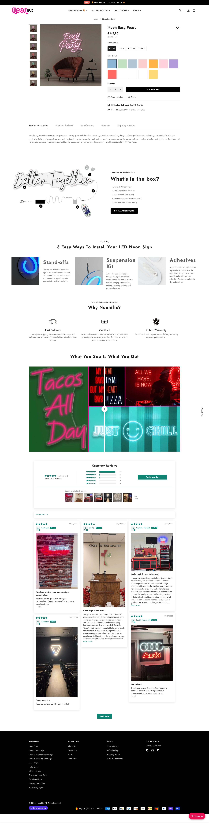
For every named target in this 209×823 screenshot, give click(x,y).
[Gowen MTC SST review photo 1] (152, 552)
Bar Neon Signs (35, 779)
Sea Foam (122, 74)
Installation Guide (124, 211)
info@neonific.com (153, 745)
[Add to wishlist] (177, 27)
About (136, 10)
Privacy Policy (112, 746)
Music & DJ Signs (36, 787)
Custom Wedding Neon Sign (40, 758)
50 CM (112, 49)
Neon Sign (33, 746)
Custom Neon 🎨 (76, 10)
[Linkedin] (158, 750)
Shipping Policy (113, 754)
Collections (120, 10)
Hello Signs (33, 766)
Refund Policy (112, 750)
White (142, 74)
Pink (163, 63)
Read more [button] (87, 641)
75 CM (122, 49)
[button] (91, 472)
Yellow (153, 74)
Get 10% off (202, 412)
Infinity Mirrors (35, 771)
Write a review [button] (152, 477)
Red (112, 74)
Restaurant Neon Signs (38, 775)
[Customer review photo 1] (57, 561)
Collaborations (99, 10)
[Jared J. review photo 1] (104, 570)
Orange (153, 63)
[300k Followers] (147, 750)
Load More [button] (104, 716)
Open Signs (33, 762)
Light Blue (132, 63)
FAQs (70, 754)
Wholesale (72, 758)
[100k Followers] (152, 750)
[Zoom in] (96, 29)
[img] (41, 524)
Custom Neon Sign (36, 750)
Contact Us (72, 750)
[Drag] (104, 409)
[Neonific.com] (22, 10)
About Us (71, 746)
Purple (173, 63)
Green (122, 63)
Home (95, 19)
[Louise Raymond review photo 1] (152, 653)
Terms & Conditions (115, 758)
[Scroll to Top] (204, 810)
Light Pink (142, 63)
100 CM (132, 49)
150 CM (143, 49)
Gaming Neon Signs (37, 783)
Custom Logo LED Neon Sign (41, 754)
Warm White (132, 74)
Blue (112, 63)
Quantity (111, 83)
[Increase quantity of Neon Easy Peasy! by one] (120, 89)
